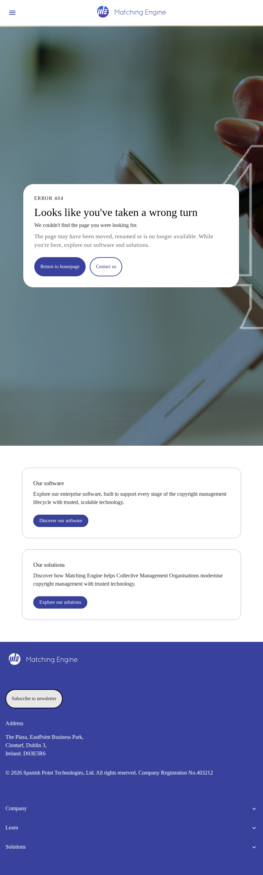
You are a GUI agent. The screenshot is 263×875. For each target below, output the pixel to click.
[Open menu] (12, 13)
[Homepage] (131, 12)
